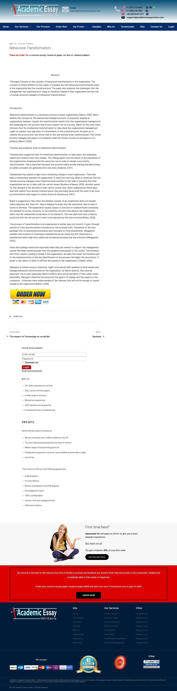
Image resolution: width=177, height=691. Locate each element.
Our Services (21, 26)
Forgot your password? (32, 371)
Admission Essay (112, 622)
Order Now (61, 26)
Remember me (31, 362)
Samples (96, 26)
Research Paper (111, 618)
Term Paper (109, 634)
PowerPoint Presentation (115, 638)
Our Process (43, 26)
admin (29, 44)
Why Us (111, 26)
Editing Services (111, 626)
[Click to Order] (30, 304)
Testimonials (127, 26)
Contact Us (156, 26)
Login (171, 26)
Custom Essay (110, 614)
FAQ (142, 26)
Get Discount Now (97, 557)
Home (6, 26)
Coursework (109, 630)
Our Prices (78, 26)
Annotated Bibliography (114, 643)
